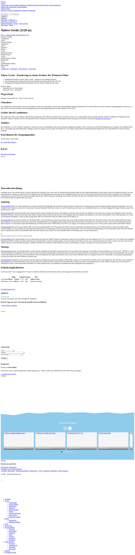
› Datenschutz (33, 471)
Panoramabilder (22, 7)
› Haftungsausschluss (21, 471)
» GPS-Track (32, 69)
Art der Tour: (5, 354)
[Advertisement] (67, 171)
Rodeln (46, 5)
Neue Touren (13, 515)
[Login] (1, 12)
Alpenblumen (17, 10)
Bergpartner (13, 7)
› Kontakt (4, 471)
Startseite (7, 499)
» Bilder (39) (5, 69)
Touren (3, 3)
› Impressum (11, 471)
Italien (11, 535)
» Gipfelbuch (13, 69)
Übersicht (12, 529)
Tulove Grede (23, 23)
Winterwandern (38, 5)
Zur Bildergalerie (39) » (8, 289)
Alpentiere (24, 10)
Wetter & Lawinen (6, 10)
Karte (7, 7)
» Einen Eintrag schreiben (9, 305)
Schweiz (11, 536)
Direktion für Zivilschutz (103, 118)
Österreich (12, 533)
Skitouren (30, 5)
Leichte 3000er (14, 5)
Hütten (3, 7)
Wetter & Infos (5, 9)
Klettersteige (23, 5)
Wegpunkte (31, 10)
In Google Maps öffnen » (9, 142)
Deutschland (13, 531)
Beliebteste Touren (14, 517)
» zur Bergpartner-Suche (8, 374)
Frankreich (12, 538)
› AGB (40, 471)
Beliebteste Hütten (14, 522)
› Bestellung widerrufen (49, 471)
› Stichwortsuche (63, 471)
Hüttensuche (13, 520)
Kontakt (7, 551)
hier (75, 118)
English (13, 552)
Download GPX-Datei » (8, 154)
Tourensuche (5, 5)
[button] (61, 451)
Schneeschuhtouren (55, 5)
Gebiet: (3, 352)
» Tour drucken (22, 69)
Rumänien (12, 540)
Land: (2, 351)
